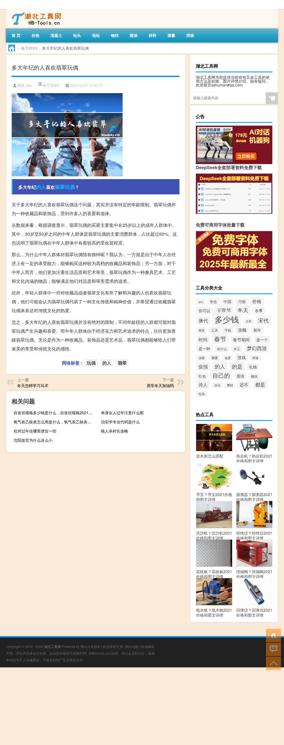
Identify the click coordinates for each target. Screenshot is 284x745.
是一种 (204, 348)
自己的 (221, 375)
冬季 (259, 310)
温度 (228, 358)
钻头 (77, 35)
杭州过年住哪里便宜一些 (35, 431)
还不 (244, 385)
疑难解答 (147, 646)
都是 (260, 384)
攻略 (242, 330)
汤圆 (202, 358)
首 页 (16, 35)
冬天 (243, 310)
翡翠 (60, 186)
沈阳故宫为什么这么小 (33, 440)
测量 (171, 35)
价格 (35, 35)
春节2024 (29, 48)
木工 (237, 348)
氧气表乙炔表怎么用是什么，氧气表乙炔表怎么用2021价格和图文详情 (55, 421)
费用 (230, 385)
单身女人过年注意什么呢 (122, 412)
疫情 (203, 366)
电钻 (96, 35)
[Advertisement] (142, 706)
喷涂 (134, 35)
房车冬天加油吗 (160, 385)
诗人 (203, 384)
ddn (29, 85)
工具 (214, 330)
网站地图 (132, 646)
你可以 (204, 310)
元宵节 (224, 310)
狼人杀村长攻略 (114, 431)
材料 (152, 35)
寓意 (202, 330)
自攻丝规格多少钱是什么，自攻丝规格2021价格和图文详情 (55, 412)
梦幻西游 (257, 348)
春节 (220, 338)
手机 (228, 330)
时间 (203, 339)
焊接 (190, 35)
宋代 (263, 320)
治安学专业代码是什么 (120, 421)
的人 (41, 186)
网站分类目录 (90, 646)
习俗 (242, 301)
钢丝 (115, 35)
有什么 (222, 348)
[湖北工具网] (35, 11)
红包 (202, 376)
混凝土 (56, 35)
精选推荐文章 (113, 646)
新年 (257, 330)
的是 (237, 366)
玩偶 (70, 186)
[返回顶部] (272, 663)
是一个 (262, 339)
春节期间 (241, 339)
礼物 (253, 367)
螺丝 (254, 376)
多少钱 (227, 319)
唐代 (203, 320)
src (201, 301)
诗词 (217, 385)
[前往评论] (272, 649)
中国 (227, 301)
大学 (248, 321)
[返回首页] (272, 635)
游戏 (241, 357)
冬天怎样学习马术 (32, 385)
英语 (240, 376)
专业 (213, 301)
